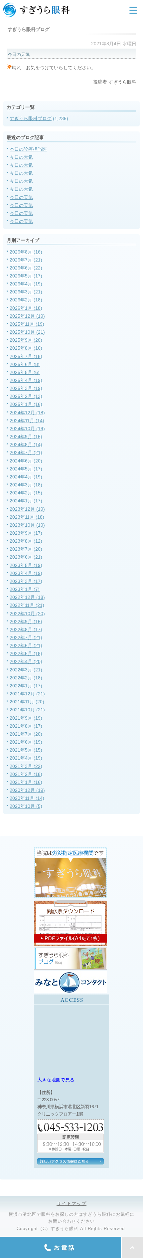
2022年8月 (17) (26, 629)
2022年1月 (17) (26, 685)
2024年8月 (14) (26, 444)
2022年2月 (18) (26, 677)
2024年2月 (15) (26, 492)
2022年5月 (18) (26, 653)
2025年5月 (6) (25, 372)
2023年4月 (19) (26, 573)
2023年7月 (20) (26, 549)
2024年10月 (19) (27, 428)
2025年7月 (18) (26, 356)
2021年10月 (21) (27, 709)
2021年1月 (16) (26, 782)
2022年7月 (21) (26, 637)
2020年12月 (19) (27, 790)
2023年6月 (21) (26, 557)
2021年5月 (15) (26, 750)
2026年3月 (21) (26, 291)
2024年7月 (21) (26, 452)
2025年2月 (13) (26, 396)
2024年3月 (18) (26, 484)
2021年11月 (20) (27, 701)
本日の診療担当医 (28, 149)
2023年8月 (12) (26, 541)
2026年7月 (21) (26, 260)
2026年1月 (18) (26, 308)
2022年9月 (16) (26, 621)
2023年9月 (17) (26, 533)
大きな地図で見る (55, 1079)
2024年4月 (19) (26, 476)
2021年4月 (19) (26, 758)
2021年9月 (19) (26, 718)
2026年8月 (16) (26, 252)
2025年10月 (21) (27, 332)
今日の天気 (21, 157)
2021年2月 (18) (26, 774)
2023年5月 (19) (26, 565)
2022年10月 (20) (27, 613)
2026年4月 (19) (26, 283)
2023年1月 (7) (25, 589)
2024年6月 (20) (26, 460)
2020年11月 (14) (27, 798)
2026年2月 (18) (26, 299)
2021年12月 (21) (27, 693)
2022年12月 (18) (27, 597)
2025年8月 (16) (26, 348)
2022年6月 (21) (26, 645)
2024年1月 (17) (26, 500)
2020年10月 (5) (26, 806)
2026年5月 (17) (26, 275)
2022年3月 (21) (26, 669)
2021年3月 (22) (26, 766)
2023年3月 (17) (26, 581)
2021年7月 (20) (26, 734)
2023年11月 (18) (27, 517)
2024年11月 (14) (27, 420)
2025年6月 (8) (25, 364)
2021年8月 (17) (26, 726)
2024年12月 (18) (27, 412)
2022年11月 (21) (27, 605)
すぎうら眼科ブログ (31, 118)
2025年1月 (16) (26, 404)
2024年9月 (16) (26, 436)
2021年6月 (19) (26, 742)
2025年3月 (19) (26, 388)
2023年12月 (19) (27, 509)
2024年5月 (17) (26, 468)
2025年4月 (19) (26, 380)
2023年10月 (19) (27, 525)
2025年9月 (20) (26, 340)
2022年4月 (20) (26, 661)
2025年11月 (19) (27, 324)
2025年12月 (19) (27, 316)
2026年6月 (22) (26, 267)
